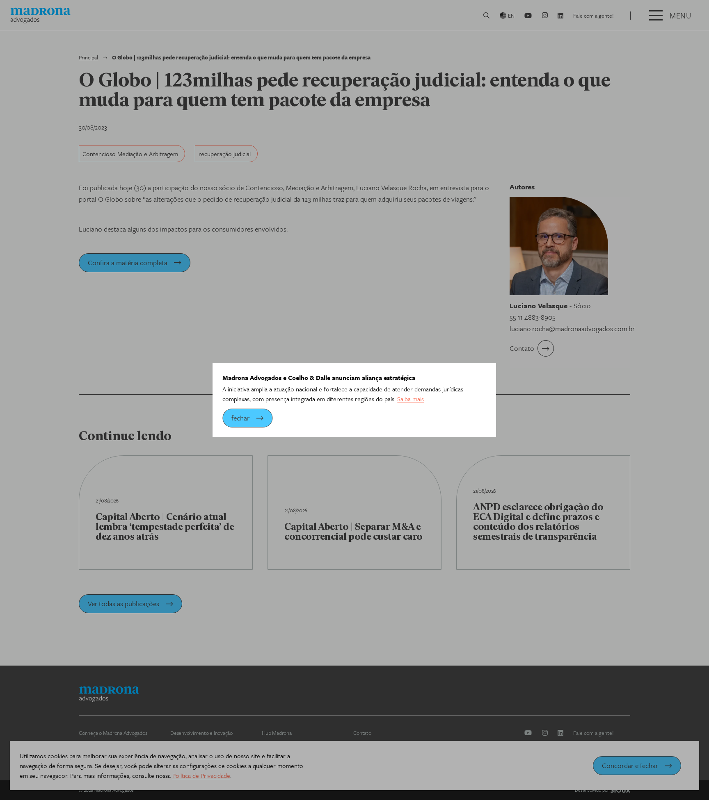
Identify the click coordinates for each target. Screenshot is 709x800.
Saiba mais (410, 398)
